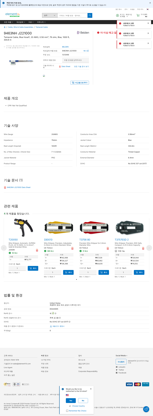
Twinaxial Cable (42, 27)
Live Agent (8, 367)
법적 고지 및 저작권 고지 (27, 394)
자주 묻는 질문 (9, 375)
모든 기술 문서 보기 (81, 66)
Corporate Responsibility (88, 371)
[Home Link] (13, 15)
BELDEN (65, 47)
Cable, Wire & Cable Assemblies (20, 27)
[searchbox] (72, 15)
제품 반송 (44, 367)
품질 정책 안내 (83, 364)
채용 (80, 367)
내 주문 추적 (45, 360)
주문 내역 (44, 364)
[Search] (89, 15)
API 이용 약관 (55, 394)
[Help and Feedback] (146, 409)
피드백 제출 (8, 371)
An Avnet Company (11, 404)
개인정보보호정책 (10, 394)
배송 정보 (44, 371)
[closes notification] (150, 3)
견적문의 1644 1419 (11, 360)
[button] (8, 22)
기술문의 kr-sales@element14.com (17, 364)
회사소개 (81, 360)
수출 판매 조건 (43, 394)
